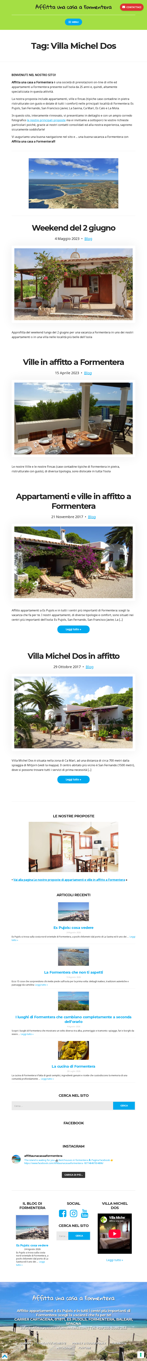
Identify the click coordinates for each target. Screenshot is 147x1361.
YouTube (84, 1348)
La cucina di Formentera (73, 1066)
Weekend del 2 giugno (73, 228)
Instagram (64, 1348)
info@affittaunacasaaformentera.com (53, 1328)
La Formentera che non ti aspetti (73, 972)
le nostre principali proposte (46, 120)
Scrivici (25, 1343)
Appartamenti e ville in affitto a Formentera (73, 501)
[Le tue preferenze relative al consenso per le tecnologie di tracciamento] (140, 1354)
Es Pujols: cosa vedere (73, 928)
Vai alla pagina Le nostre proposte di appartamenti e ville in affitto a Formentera (69, 880)
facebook (119, 1343)
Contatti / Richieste (51, 1343)
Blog (88, 238)
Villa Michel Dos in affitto (74, 656)
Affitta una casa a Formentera (73, 7)
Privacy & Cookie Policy (89, 1343)
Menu (75, 22)
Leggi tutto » (73, 629)
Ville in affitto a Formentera (73, 362)
